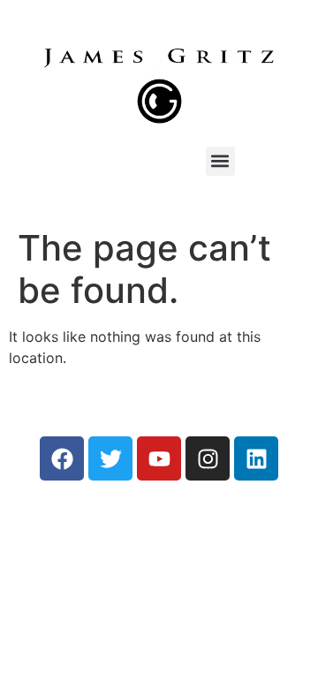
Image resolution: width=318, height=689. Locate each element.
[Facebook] (62, 458)
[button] (220, 161)
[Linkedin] (256, 458)
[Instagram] (208, 458)
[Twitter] (110, 458)
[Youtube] (159, 458)
